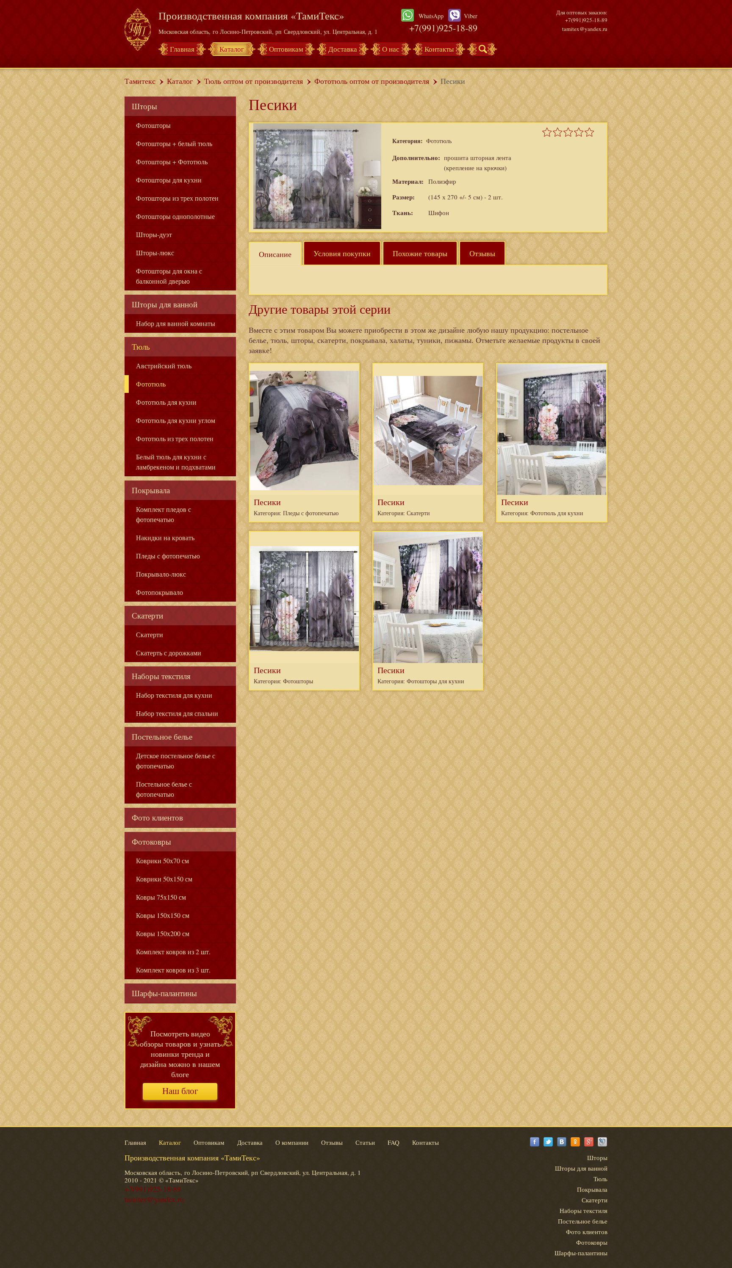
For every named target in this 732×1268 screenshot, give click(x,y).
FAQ (393, 1142)
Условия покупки (342, 253)
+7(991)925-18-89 (443, 28)
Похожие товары (420, 253)
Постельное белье (162, 736)
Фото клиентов (157, 817)
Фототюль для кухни (166, 402)
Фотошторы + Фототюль (172, 161)
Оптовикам (286, 49)
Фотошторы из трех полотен (177, 197)
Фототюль (151, 383)
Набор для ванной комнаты (175, 323)
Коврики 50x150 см (164, 878)
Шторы (144, 106)
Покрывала (151, 490)
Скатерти (147, 615)
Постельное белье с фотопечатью (164, 788)
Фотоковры (151, 841)
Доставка (342, 49)
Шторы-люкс (155, 252)
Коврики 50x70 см (162, 860)
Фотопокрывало (159, 592)
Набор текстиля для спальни (177, 713)
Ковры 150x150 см (162, 915)
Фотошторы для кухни (169, 179)
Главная (182, 49)
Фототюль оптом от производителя (371, 81)
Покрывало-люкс (161, 573)
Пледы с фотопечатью (168, 555)
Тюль (141, 346)
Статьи (365, 1142)
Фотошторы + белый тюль (174, 143)
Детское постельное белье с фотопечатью (175, 760)
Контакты (439, 49)
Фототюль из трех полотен (175, 438)
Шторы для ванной (164, 304)
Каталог (231, 49)
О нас (390, 49)
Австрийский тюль (163, 365)
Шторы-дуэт (154, 234)
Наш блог (180, 1091)
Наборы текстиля (161, 676)
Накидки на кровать (165, 537)
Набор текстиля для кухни (174, 695)
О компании (291, 1142)
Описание (275, 254)
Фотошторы (153, 125)
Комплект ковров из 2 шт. (173, 951)
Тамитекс (140, 81)
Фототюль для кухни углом (175, 420)
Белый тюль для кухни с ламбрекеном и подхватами (176, 461)
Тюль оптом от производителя (253, 81)
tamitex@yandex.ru (584, 29)
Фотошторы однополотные (175, 216)
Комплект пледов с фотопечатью (163, 514)
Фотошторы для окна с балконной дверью (169, 275)
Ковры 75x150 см (161, 896)
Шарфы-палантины (164, 993)
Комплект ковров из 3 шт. (173, 969)
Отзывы (482, 253)
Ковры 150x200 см (162, 933)
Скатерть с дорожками (168, 652)
